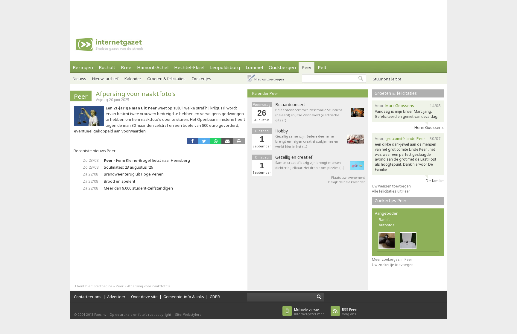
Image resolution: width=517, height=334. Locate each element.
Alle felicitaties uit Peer (391, 191)
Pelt (322, 67)
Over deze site (144, 296)
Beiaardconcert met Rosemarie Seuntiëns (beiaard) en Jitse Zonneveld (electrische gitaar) (308, 115)
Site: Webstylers (188, 314)
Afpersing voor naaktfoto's (136, 93)
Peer (307, 67)
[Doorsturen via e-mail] (227, 141)
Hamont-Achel (152, 67)
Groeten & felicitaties (166, 78)
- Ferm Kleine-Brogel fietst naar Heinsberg (147, 160)
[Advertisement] (258, 13)
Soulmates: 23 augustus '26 (128, 167)
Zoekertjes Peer (391, 200)
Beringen (83, 67)
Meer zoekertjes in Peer (392, 259)
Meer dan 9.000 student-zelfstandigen (138, 188)
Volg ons (350, 311)
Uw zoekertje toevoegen (392, 264)
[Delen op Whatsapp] (215, 141)
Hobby (281, 131)
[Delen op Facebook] (192, 141)
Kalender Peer (265, 93)
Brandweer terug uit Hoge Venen (134, 174)
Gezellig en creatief (293, 157)
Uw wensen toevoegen (391, 186)
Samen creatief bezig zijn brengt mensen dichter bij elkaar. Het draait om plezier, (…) (309, 165)
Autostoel (387, 225)
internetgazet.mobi (310, 311)
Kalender (132, 78)
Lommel (254, 67)
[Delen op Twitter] (204, 141)
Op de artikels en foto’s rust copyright (140, 314)
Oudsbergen (282, 67)
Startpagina (103, 286)
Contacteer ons (87, 296)
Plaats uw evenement (348, 177)
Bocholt (107, 67)
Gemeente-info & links (183, 296)
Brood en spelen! (119, 181)
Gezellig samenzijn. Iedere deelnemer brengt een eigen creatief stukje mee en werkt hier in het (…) (306, 141)
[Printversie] (239, 141)
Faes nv (100, 314)
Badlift (384, 219)
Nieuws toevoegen (269, 79)
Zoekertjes (201, 78)
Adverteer (116, 296)
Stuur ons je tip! (387, 79)
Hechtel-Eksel (189, 67)
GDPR (215, 296)
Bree (126, 67)
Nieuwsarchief (105, 78)
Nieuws (79, 78)
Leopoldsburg (225, 67)
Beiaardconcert (290, 104)
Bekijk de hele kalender (346, 182)
